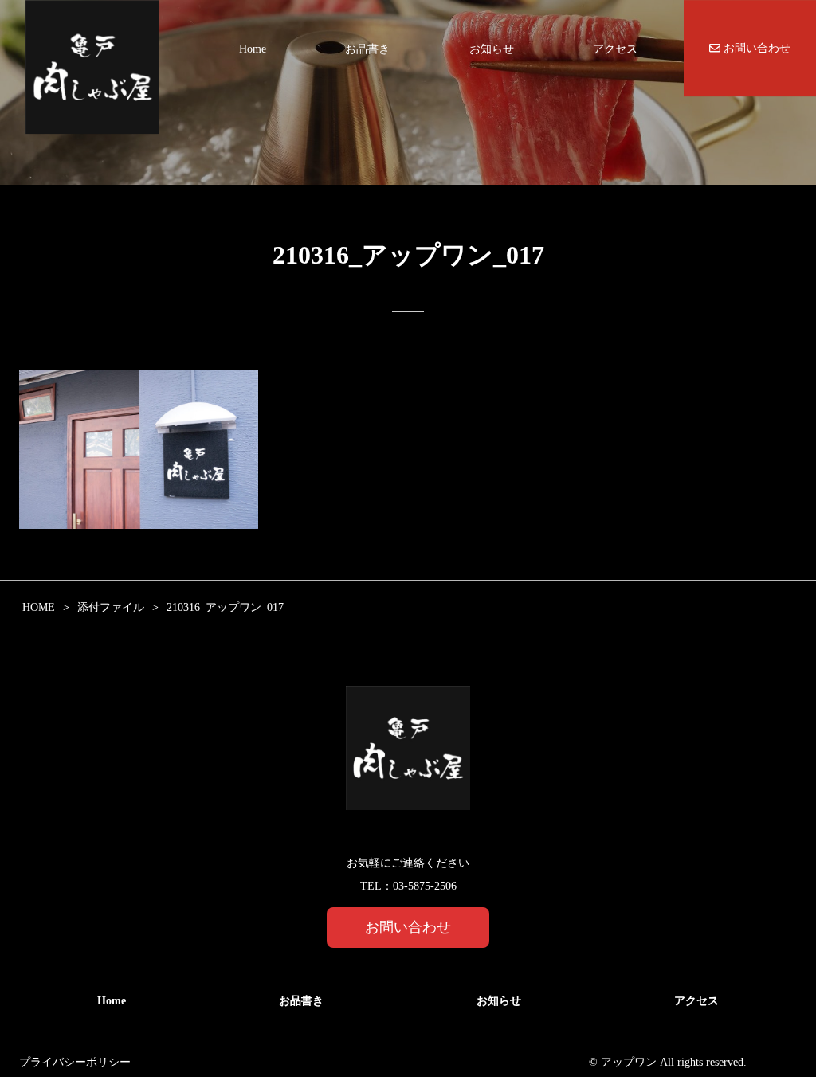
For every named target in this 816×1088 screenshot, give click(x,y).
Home (252, 49)
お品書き (367, 49)
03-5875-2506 (425, 886)
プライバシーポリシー (75, 1062)
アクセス (615, 49)
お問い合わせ (755, 48)
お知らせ (491, 49)
